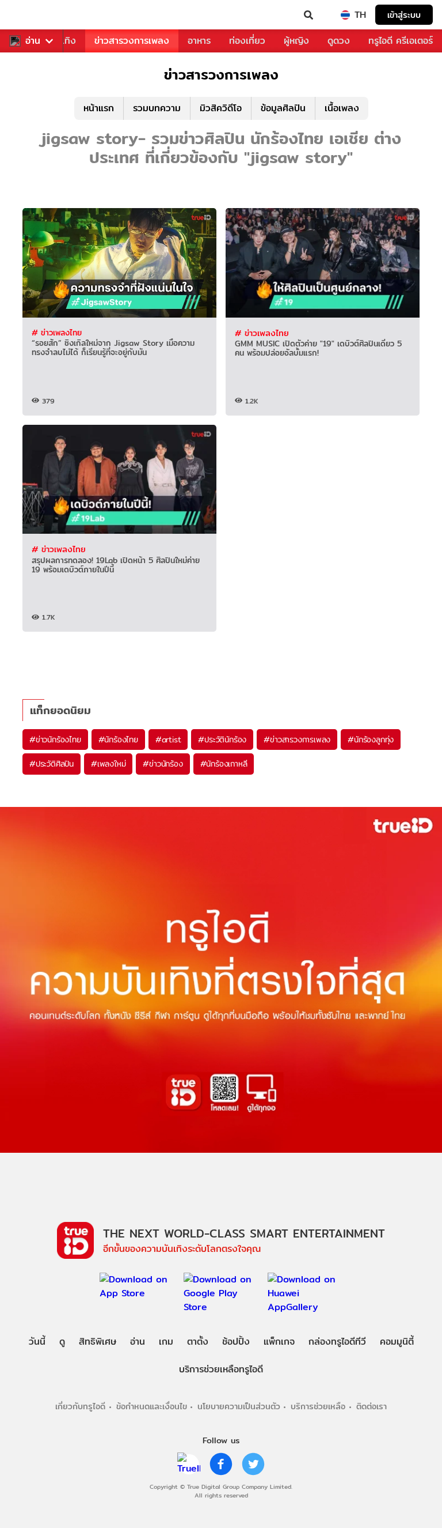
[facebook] (221, 1464)
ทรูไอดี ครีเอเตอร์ (400, 40)
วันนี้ (37, 1341)
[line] (188, 1464)
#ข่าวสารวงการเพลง (297, 739)
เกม (166, 1341)
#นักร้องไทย (118, 739)
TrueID (32, 15)
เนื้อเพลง (342, 108)
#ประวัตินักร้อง (222, 739)
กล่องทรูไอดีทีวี (337, 1341)
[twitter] (253, 1464)
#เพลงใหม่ (108, 763)
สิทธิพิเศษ (97, 1341)
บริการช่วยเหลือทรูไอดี (221, 1369)
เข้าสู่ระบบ (404, 14)
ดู (62, 1341)
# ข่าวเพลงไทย (57, 332)
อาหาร (199, 40)
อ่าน (32, 41)
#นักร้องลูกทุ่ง (371, 739)
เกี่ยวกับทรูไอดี (80, 1406)
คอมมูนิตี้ (397, 1341)
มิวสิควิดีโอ (221, 108)
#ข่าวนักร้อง (162, 763)
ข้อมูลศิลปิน (283, 108)
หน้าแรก (98, 108)
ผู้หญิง (296, 40)
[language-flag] (345, 15)
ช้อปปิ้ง (236, 1341)
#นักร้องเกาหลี (223, 763)
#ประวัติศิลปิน (51, 763)
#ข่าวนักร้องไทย (55, 739)
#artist (168, 739)
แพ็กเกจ (279, 1341)
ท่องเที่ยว (247, 40)
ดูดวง (338, 40)
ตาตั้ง (197, 1341)
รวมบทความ (157, 108)
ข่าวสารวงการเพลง (131, 40)
